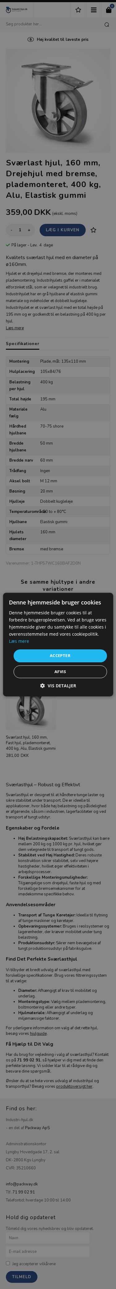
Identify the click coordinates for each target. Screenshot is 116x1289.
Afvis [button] (60, 671)
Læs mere (19, 641)
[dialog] (58, 644)
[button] (58, 686)
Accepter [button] (60, 656)
